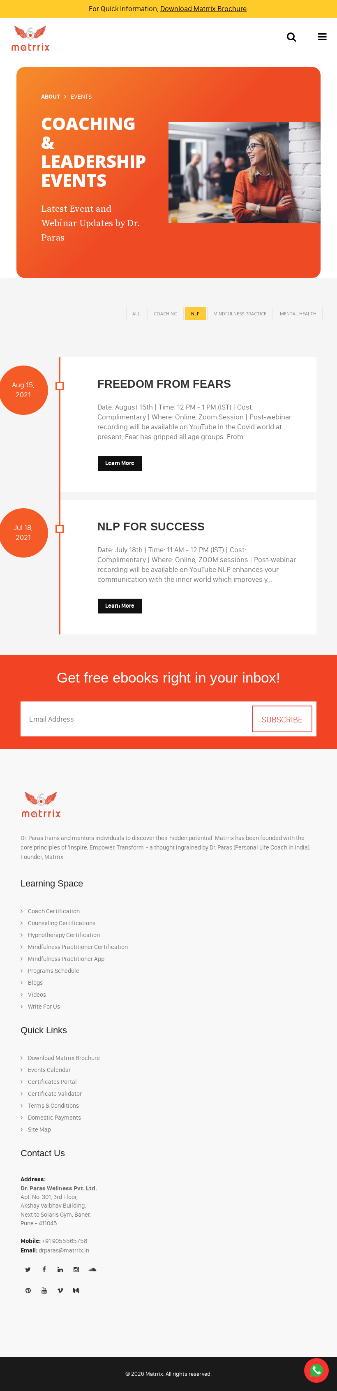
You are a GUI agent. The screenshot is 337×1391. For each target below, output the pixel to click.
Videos (36, 994)
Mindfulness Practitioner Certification (77, 947)
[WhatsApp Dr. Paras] (316, 1370)
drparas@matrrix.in (64, 1250)
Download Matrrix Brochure (203, 8)
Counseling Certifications (61, 923)
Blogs (35, 982)
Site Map (39, 1129)
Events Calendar (49, 1070)
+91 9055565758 (65, 1241)
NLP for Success (151, 527)
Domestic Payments (54, 1117)
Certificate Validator (54, 1093)
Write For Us (43, 1006)
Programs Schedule (53, 970)
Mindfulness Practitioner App (65, 959)
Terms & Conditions (53, 1105)
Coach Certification (53, 911)
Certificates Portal (52, 1081)
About (50, 96)
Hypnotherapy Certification (63, 935)
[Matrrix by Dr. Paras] (28, 38)
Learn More (119, 463)
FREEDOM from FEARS (164, 384)
